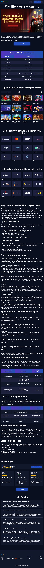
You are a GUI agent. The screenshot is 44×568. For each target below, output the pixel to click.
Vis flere (22, 489)
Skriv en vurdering (36, 466)
